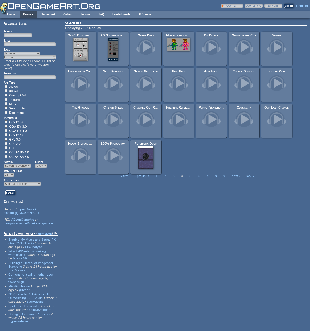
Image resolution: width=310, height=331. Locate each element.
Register (302, 5)
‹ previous (142, 176)
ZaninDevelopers (39, 309)
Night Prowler (113, 71)
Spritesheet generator (24, 306)
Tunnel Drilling (244, 71)
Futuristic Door (146, 143)
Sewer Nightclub (146, 71)
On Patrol (211, 35)
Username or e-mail (254, 5)
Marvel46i (20, 258)
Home (11, 14)
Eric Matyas (33, 247)
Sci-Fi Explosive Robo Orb (87, 35)
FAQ (101, 14)
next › (236, 176)
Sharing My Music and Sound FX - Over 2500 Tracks (33, 241)
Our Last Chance (276, 107)
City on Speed (113, 107)
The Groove (80, 107)
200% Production (113, 143)
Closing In (244, 107)
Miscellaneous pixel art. (183, 35)
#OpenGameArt (22, 219)
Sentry (276, 35)
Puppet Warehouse (212, 107)
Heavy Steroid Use (81, 143)
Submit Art (48, 14)
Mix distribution (19, 286)
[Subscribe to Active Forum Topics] (56, 234)
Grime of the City (244, 35)
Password (272, 5)
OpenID (231, 5)
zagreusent (35, 301)
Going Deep (146, 35)
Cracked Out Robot (147, 107)
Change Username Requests (29, 314)
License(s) (10, 118)
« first (124, 176)
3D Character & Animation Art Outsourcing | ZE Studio (29, 296)
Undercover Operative (84, 71)
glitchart (24, 290)
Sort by (8, 162)
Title (7, 40)
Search (8, 31)
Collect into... (13, 180)
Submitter (10, 73)
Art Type (9, 82)
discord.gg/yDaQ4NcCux (21, 213)
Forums (86, 14)
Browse (28, 14)
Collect (67, 14)
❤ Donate (145, 14)
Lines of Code (276, 71)
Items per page (13, 171)
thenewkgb (16, 282)
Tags (7, 49)
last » (250, 176)
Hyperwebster (18, 321)
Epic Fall (178, 71)
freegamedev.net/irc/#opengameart (29, 223)
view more (44, 233)
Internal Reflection (180, 107)
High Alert (211, 71)
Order (39, 162)
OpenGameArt (28, 209)
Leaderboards (121, 14)
